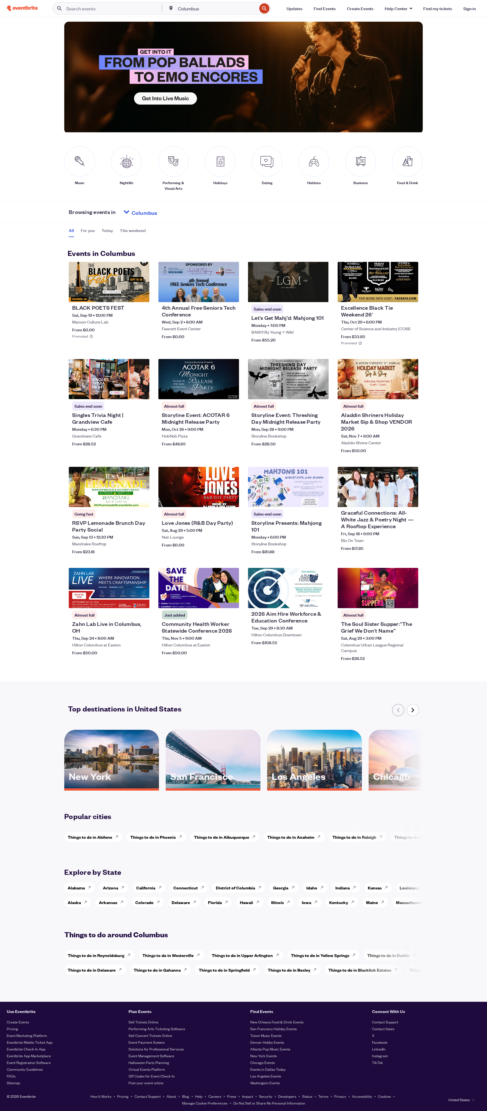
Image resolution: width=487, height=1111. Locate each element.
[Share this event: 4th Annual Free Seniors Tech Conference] (231, 294)
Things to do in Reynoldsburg (96, 955)
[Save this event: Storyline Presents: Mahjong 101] (307, 499)
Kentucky (338, 902)
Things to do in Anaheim (290, 837)
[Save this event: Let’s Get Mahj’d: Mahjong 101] (307, 294)
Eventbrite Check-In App (26, 1049)
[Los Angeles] (314, 786)
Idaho (311, 888)
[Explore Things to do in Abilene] (118, 836)
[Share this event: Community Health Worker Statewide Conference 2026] (231, 600)
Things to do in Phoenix (153, 837)
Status (307, 1096)
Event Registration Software (29, 1062)
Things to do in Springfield (224, 970)
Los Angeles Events (265, 1076)
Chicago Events (262, 1062)
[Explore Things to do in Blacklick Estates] (397, 969)
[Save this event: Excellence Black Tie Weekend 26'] (396, 294)
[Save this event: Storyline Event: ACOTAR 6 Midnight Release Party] (217, 391)
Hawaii (246, 902)
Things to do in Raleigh (354, 837)
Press (231, 1096)
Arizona (110, 888)
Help (198, 1096)
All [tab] (71, 230)
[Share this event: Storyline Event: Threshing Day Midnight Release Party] (320, 391)
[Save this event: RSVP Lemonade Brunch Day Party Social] (128, 499)
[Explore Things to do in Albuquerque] (255, 836)
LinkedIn (379, 1049)
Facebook (380, 1042)
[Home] (22, 8)
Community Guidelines (25, 1069)
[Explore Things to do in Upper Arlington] (279, 955)
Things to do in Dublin (388, 955)
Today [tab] (107, 230)
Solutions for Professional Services (156, 1049)
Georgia (280, 888)
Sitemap (13, 1082)
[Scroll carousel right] (413, 710)
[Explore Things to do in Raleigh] (382, 836)
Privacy (340, 1096)
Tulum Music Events (266, 1035)
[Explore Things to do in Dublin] (416, 955)
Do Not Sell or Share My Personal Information (269, 1103)
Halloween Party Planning (149, 1062)
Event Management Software (151, 1055)
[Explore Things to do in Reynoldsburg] (130, 955)
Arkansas (108, 902)
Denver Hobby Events (267, 1042)
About (171, 1096)
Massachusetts (410, 902)
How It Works (100, 1096)
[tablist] (107, 232)
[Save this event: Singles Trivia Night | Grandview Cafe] (128, 391)
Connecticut (185, 888)
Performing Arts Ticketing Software (157, 1028)
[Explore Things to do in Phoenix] (182, 836)
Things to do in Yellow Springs (320, 955)
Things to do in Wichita (416, 837)
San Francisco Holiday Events (273, 1028)
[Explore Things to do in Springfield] (256, 969)
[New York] (111, 786)
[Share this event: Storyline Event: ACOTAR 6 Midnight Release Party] (231, 391)
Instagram (380, 1055)
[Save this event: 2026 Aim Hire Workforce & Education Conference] (307, 600)
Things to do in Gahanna (157, 970)
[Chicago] (416, 786)
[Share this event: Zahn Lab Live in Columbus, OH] (141, 600)
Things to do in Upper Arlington (242, 955)
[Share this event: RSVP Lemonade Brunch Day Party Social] (141, 499)
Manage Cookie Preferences (204, 1103)
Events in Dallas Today (267, 1069)
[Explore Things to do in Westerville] (200, 955)
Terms (323, 1096)
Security (265, 1096)
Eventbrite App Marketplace (29, 1055)
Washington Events (265, 1082)
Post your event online (146, 1082)
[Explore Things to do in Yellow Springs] (355, 955)
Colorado (144, 902)
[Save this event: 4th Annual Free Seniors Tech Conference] (217, 294)
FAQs (11, 1076)
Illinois (277, 902)
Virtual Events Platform (147, 1069)
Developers (287, 1096)
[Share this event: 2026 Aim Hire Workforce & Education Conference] (320, 600)
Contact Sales (383, 1028)
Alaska (74, 902)
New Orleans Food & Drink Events (277, 1022)
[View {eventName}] (109, 282)
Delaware (181, 902)
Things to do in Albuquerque (221, 837)
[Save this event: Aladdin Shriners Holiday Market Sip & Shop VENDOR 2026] (396, 391)
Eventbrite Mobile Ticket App (29, 1042)
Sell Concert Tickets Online (150, 1035)
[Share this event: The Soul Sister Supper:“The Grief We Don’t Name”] (410, 600)
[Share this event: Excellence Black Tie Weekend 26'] (410, 294)
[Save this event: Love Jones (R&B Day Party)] (217, 499)
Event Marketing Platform (27, 1035)
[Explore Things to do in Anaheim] (320, 836)
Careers (214, 1096)
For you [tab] (88, 230)
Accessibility (362, 1096)
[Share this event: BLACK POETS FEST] (141, 294)
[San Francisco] (213, 786)
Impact (247, 1096)
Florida (215, 902)
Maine (372, 902)
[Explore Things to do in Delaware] (122, 969)
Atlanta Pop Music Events (270, 1049)
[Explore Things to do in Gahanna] (187, 969)
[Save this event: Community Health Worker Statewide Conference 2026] (217, 600)
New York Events (263, 1055)
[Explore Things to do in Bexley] (316, 969)
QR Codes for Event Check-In (152, 1076)
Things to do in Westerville (168, 955)
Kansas (375, 888)
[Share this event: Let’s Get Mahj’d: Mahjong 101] (320, 294)
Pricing (12, 1028)
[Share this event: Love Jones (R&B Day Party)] (231, 499)
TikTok (377, 1062)
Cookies (384, 1096)
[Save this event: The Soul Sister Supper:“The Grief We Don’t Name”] (396, 600)
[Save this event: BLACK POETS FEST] (128, 294)
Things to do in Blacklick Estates (359, 970)
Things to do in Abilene (90, 837)
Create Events (18, 1022)
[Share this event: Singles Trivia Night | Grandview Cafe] (141, 391)
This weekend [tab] (133, 230)
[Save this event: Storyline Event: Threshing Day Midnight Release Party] (307, 391)
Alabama (76, 888)
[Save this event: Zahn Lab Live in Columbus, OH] (128, 600)
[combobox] (217, 8)
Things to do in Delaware (92, 970)
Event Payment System (147, 1042)
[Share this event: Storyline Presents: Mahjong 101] (320, 499)
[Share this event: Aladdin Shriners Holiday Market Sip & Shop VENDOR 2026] (410, 391)
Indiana (342, 888)
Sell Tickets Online (143, 1022)
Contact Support (385, 1022)
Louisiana (409, 888)
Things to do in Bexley (289, 970)
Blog (185, 1096)
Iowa (306, 902)
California (145, 888)
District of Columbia (235, 888)
